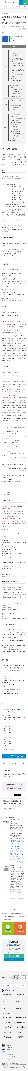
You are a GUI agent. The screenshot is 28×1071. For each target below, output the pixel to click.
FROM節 (15, 127)
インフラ (25, 6)
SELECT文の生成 (17, 105)
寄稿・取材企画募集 (8, 995)
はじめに (14, 51)
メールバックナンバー (14, 952)
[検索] (3, 6)
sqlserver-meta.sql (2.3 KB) (17, 38)
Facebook (19, 892)
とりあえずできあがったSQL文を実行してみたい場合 (18, 59)
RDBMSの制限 (16, 94)
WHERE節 (15, 129)
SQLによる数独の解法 (9, 808)
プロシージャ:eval (17, 122)
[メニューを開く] (2, 2)
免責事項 (8, 1049)
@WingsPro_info (14, 889)
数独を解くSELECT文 (18, 89)
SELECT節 (15, 124)
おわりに (14, 138)
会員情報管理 (9, 1047)
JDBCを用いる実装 (16, 101)
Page (5, 66)
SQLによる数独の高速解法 (10, 806)
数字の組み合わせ (17, 80)
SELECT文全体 (16, 131)
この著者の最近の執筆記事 (16, 862)
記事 (13, 888)
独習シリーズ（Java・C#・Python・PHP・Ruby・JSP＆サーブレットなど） (17, 841)
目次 (14, 46)
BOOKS (18, 1008)
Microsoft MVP (13, 832)
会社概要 (8, 1052)
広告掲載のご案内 (21, 995)
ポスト (18, 795)
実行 (14, 110)
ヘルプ (7, 1043)
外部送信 (8, 1059)
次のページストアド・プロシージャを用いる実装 (14, 756)
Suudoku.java (7, 162)
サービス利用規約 (10, 1054)
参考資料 (14, 140)
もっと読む (6, 810)
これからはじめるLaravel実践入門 (17, 852)
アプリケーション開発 (15, 6)
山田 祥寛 (19, 26)
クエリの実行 (16, 107)
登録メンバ (20, 881)
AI (6, 6)
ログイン (15, 960)
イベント (4, 1008)
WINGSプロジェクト (18, 837)
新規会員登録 (14, 956)
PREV (4, 763)
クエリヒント (16, 91)
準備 (14, 103)
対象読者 (14, 53)
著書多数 (15, 856)
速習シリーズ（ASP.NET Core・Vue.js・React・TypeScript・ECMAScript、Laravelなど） (17, 847)
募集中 (12, 884)
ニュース (4, 1001)
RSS (19, 888)
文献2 (11, 215)
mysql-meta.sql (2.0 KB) (16, 36)
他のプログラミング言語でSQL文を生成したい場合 (18, 65)
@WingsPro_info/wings (15, 891)
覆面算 (14, 78)
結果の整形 (15, 136)
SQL (3, 32)
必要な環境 (14, 56)
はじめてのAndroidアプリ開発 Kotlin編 (17, 854)
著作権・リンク (9, 1045)
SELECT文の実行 (17, 133)
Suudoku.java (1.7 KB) (15, 40)
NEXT (23, 763)
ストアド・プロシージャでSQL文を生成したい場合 (18, 70)
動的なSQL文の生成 (16, 96)
